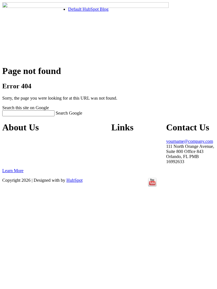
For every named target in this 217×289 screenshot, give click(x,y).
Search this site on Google (25, 107)
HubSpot (74, 180)
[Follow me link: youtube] (152, 185)
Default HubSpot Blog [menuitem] (88, 9)
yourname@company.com (189, 141)
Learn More (12, 170)
